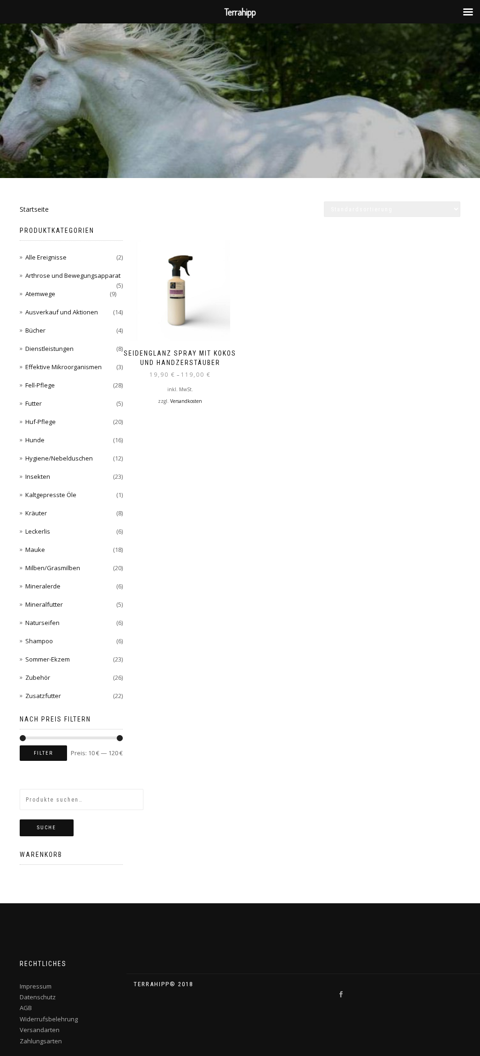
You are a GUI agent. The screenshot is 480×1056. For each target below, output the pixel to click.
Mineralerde (42, 586)
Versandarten (40, 1030)
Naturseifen (42, 622)
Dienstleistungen (49, 348)
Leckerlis (37, 531)
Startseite (34, 209)
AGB (26, 1008)
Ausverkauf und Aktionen (61, 312)
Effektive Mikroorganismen (63, 367)
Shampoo (39, 641)
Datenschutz (38, 997)
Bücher (35, 330)
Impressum (36, 986)
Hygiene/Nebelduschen (59, 458)
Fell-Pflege (40, 385)
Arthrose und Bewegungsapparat (72, 275)
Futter (33, 403)
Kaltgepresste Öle (50, 495)
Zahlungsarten (41, 1041)
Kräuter (36, 513)
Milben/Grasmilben (52, 568)
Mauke (35, 549)
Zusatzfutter (43, 696)
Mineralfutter (44, 604)
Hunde (35, 440)
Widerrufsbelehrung (49, 1019)
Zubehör (37, 677)
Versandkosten (186, 401)
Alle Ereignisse (46, 257)
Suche (46, 828)
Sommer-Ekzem (47, 659)
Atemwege (40, 294)
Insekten (37, 476)
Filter (43, 753)
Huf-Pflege (40, 421)
